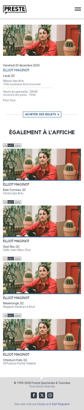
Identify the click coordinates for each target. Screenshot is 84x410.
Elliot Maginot (16, 70)
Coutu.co (43, 404)
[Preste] (15, 9)
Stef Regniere (61, 404)
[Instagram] (50, 395)
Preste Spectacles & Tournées (51, 383)
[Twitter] (42, 395)
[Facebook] (34, 395)
